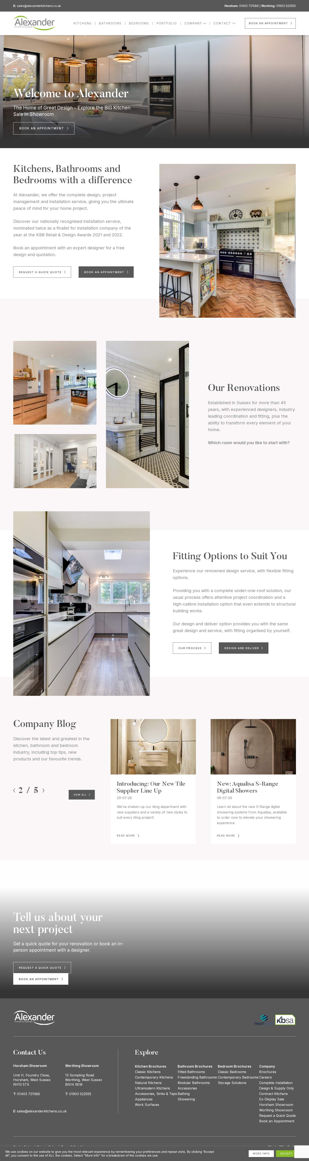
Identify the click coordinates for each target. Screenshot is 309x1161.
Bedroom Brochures (234, 1066)
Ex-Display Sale (271, 1099)
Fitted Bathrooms (191, 1072)
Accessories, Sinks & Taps (156, 1094)
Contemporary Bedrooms (238, 1077)
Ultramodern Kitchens (152, 1088)
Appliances (144, 1099)
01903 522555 (286, 6)
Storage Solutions (232, 1083)
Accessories (187, 1088)
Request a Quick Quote (41, 272)
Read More (126, 835)
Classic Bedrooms (232, 1072)
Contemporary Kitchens (154, 1077)
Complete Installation (276, 1083)
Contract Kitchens (273, 1094)
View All (81, 794)
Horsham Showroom (276, 1105)
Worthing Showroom (276, 1110)
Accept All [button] (290, 1153)
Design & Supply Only (276, 1088)
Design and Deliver (242, 648)
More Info (261, 1153)
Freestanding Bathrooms (197, 1077)
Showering (186, 1099)
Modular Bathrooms (194, 1083)
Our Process (190, 648)
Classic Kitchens (148, 1072)
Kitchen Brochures (150, 1066)
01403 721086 (249, 6)
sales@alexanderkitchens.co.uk (39, 6)
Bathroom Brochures (195, 1066)
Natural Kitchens (148, 1083)
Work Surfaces (147, 1105)
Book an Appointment (276, 1121)
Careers (265, 1077)
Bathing (184, 1094)
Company (267, 1066)
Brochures (267, 1072)
